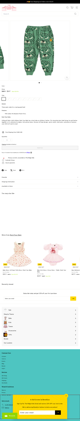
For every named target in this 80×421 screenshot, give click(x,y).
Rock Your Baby (16, 235)
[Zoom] (67, 77)
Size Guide (4, 382)
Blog (3, 363)
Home (3, 86)
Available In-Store (7, 186)
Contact (4, 356)
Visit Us (4, 358)
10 (39, 99)
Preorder (4, 177)
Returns (4, 390)
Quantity (4, 136)
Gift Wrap (4, 375)
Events (3, 361)
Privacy (4, 392)
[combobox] (40, 14)
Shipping (4, 144)
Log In (3, 368)
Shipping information (8, 181)
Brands (3, 366)
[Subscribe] (58, 412)
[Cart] (71, 7)
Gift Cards (4, 378)
